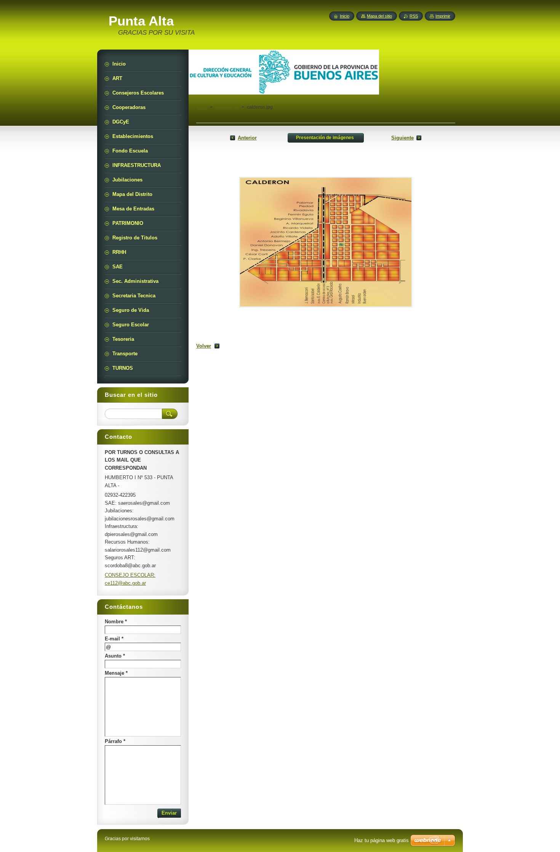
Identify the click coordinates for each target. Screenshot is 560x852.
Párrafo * (115, 741)
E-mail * (114, 639)
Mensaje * (116, 673)
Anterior (247, 138)
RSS (414, 16)
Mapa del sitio (379, 16)
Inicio (201, 107)
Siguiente (402, 138)
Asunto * (115, 656)
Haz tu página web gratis (381, 840)
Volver (203, 346)
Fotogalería (227, 107)
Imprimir (442, 16)
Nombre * (116, 621)
